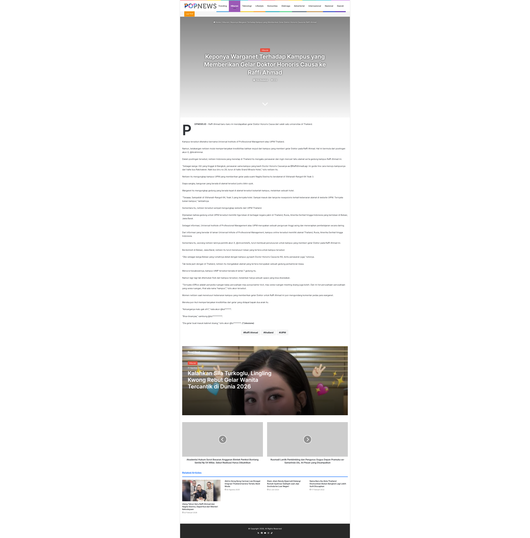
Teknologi (247, 6)
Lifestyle (259, 6)
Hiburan (234, 6)
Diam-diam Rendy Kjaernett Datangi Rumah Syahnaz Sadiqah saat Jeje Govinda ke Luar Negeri (284, 483)
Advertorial (299, 6)
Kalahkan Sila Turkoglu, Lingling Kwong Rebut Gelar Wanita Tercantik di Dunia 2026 (229, 380)
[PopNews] (200, 5)
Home (218, 22)
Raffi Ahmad (251, 332)
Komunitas (272, 6)
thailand (269, 332)
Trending (222, 6)
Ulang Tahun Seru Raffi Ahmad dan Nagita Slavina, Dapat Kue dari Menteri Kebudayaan (200, 506)
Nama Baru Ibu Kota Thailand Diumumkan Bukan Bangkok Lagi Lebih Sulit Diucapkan (328, 483)
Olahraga (285, 6)
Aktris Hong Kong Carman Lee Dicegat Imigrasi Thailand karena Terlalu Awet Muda (242, 483)
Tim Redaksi (262, 80)
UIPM (283, 332)
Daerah (340, 6)
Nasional (329, 6)
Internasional (314, 6)
